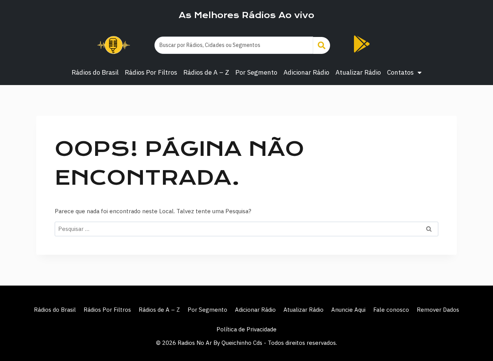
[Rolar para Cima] (474, 339)
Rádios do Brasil (95, 72)
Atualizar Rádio (358, 72)
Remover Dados (438, 309)
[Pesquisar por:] (246, 228)
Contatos (400, 72)
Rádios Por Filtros (151, 72)
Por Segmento (256, 72)
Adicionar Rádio (306, 72)
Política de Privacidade (246, 329)
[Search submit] (321, 45)
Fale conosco (391, 309)
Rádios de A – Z (206, 72)
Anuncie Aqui (348, 309)
